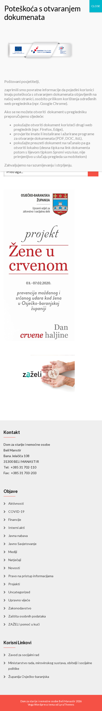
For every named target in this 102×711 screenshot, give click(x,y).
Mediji (12, 552)
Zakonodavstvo (19, 608)
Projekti (14, 584)
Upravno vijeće (19, 600)
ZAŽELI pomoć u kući (24, 624)
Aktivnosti (16, 503)
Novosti (14, 568)
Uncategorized (19, 592)
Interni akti (16, 528)
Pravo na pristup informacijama (30, 576)
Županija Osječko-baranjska (28, 677)
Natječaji (14, 560)
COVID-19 (16, 511)
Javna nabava (18, 536)
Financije (14, 520)
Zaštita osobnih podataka (27, 616)
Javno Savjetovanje (22, 544)
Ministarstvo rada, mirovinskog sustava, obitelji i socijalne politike (50, 665)
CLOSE (95, 6)
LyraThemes (66, 704)
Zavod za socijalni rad (23, 655)
